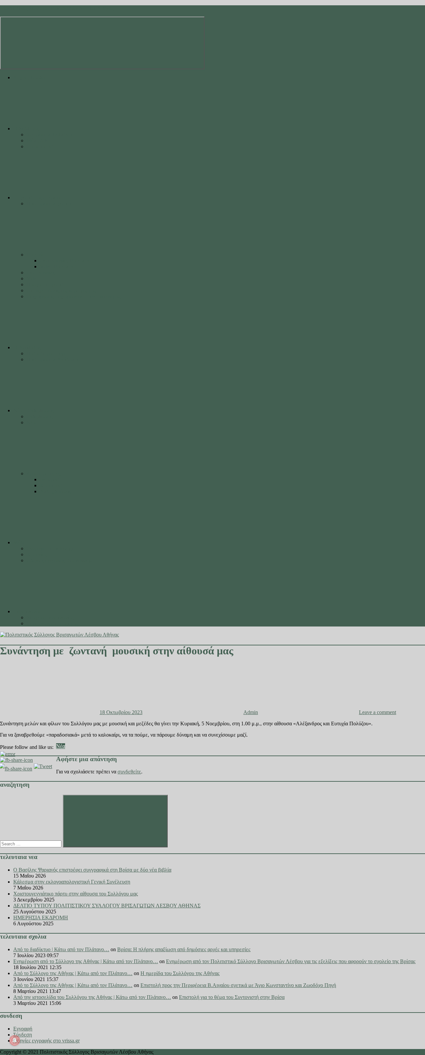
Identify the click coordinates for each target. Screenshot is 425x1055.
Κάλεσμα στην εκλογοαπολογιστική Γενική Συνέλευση (71, 882)
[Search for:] (31, 843)
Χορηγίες (36, 554)
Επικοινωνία (26, 611)
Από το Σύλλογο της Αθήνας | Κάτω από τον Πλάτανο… (72, 973)
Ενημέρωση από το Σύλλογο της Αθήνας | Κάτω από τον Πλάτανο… (85, 961)
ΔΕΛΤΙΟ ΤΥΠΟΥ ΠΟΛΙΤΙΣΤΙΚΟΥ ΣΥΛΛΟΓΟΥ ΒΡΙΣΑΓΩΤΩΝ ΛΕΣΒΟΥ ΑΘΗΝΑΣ (107, 905)
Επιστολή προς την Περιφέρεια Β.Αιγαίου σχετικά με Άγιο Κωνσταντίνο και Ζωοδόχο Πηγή (238, 985)
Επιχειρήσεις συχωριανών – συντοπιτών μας (74, 296)
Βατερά (34, 254)
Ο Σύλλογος (26, 128)
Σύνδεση (22, 1034)
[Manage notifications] (14, 1040)
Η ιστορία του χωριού (50, 203)
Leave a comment (377, 712)
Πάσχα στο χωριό (45, 284)
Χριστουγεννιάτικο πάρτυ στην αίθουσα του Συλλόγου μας (75, 893)
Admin (250, 712)
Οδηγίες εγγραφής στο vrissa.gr (60, 560)
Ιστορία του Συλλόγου (50, 134)
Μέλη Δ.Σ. (38, 140)
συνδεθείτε (129, 771)
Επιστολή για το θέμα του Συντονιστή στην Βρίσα (232, 997)
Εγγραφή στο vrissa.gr (50, 548)
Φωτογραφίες (41, 272)
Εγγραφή (22, 1028)
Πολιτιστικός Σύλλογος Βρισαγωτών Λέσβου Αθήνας (57, 8)
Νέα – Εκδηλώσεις (33, 410)
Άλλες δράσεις (55, 491)
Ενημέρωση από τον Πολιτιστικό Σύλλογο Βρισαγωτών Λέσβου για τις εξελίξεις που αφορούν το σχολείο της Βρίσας (290, 961)
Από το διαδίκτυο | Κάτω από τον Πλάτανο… (61, 949)
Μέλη (19, 542)
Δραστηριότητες (43, 473)
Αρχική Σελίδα (29, 77)
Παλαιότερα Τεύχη (46, 353)
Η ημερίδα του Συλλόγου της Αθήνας (179, 973)
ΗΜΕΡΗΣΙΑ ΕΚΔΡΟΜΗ (40, 917)
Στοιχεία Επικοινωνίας (50, 617)
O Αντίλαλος (27, 347)
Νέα (31, 422)
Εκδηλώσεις (40, 416)
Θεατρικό (50, 479)
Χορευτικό (51, 485)
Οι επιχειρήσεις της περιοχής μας (61, 290)
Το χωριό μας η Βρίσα (36, 197)
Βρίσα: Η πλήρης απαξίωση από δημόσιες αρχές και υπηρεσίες (183, 949)
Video (33, 278)
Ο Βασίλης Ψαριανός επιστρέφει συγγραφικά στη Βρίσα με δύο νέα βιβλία (92, 870)
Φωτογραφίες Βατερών (64, 260)
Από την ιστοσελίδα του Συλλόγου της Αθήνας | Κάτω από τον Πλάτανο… (92, 997)
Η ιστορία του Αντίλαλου (53, 359)
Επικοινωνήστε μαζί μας (52, 623)
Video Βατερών (56, 266)
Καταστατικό (40, 146)
